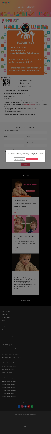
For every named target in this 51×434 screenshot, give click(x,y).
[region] (25, 156)
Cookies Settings (19, 159)
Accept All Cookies (32, 159)
